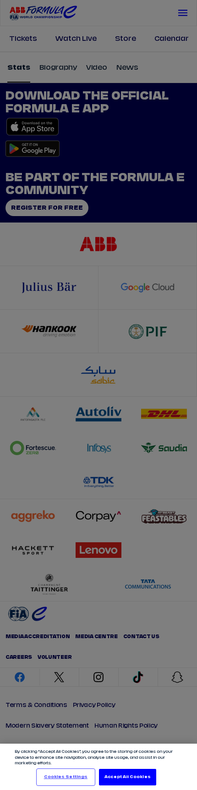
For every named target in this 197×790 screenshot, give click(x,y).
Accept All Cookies (127, 777)
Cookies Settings (66, 777)
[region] (98, 767)
